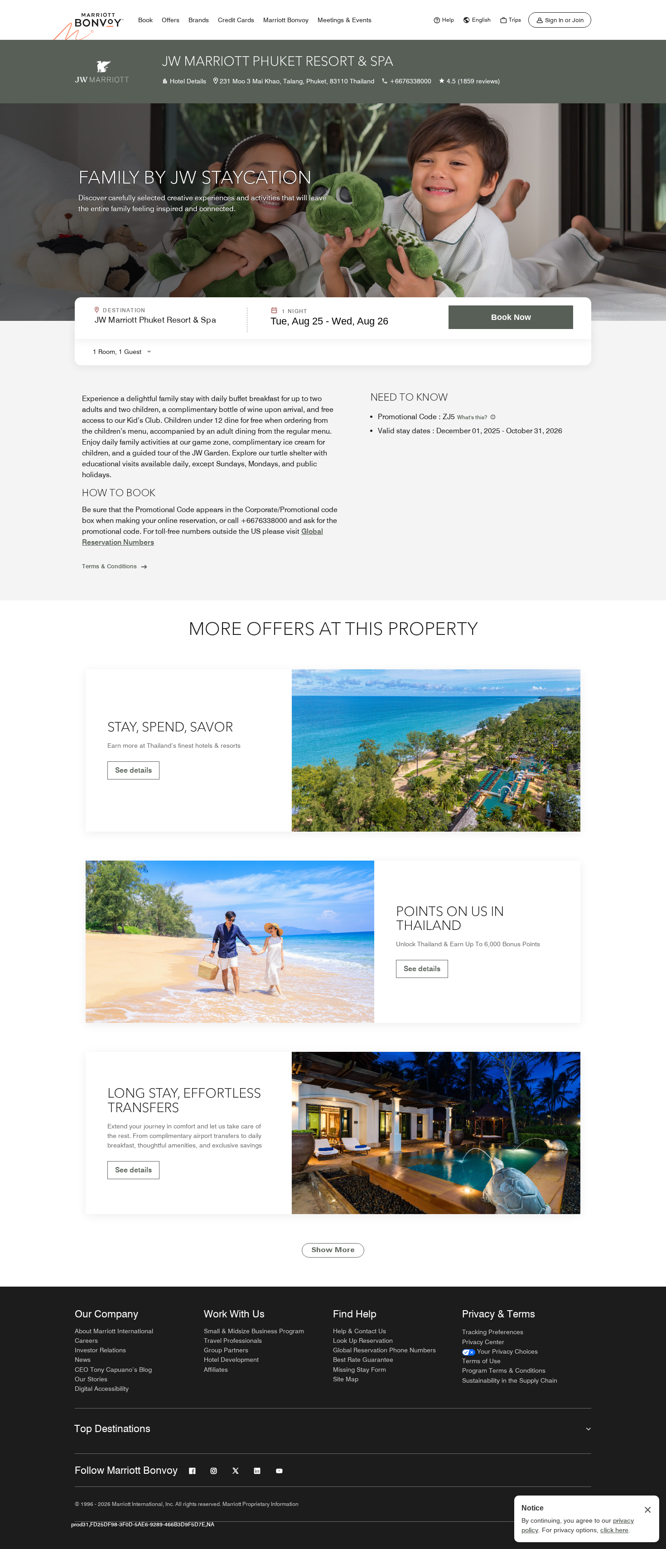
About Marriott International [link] (114, 1331)
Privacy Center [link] (483, 1342)
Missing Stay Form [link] (359, 1369)
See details (133, 770)
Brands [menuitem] (198, 20)
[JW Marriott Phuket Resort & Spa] (102, 71)
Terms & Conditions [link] (109, 566)
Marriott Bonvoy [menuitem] (286, 20)
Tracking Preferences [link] (492, 1332)
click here (614, 1530)
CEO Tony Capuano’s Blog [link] (113, 1369)
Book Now (511, 317)
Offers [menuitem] (170, 20)
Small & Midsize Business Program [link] (254, 1331)
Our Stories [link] (91, 1379)
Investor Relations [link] (100, 1350)
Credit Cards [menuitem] (236, 20)
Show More (333, 1250)
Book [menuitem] (145, 20)
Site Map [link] (345, 1379)
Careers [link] (86, 1340)
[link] (442, 20)
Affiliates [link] (216, 1369)
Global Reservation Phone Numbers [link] (384, 1350)
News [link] (83, 1359)
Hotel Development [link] (231, 1359)
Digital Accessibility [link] (102, 1388)
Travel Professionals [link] (233, 1340)
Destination (163, 310)
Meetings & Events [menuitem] (345, 20)
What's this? (472, 417)
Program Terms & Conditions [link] (503, 1370)
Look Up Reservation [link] (363, 1340)
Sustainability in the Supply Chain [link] (509, 1380)
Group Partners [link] (226, 1350)
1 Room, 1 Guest (117, 351)
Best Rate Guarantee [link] (363, 1359)
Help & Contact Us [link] (359, 1331)
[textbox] (168, 324)
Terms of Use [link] (481, 1361)
